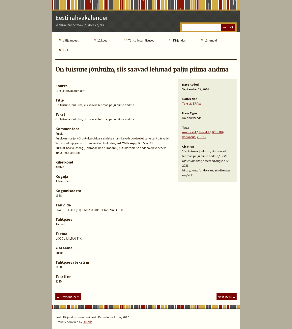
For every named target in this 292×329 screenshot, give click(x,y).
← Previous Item (68, 297)
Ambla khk (189, 132)
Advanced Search (224, 27)
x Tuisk (201, 137)
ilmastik (204, 132)
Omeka (87, 322)
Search (231, 27)
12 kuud (102, 40)
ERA (65, 50)
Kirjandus (179, 40)
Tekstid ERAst (191, 103)
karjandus (188, 137)
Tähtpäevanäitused (141, 40)
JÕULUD (217, 132)
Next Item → (226, 297)
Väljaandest (71, 40)
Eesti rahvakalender (81, 18)
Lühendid (210, 40)
